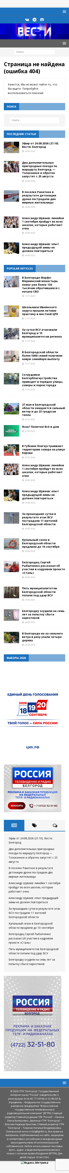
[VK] (27, 19)
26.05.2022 (30, 419)
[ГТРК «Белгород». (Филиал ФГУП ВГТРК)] (34, 37)
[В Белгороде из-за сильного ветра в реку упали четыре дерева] (11, 637)
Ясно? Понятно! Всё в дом (40, 427)
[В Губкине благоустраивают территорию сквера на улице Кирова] (11, 450)
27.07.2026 (30, 457)
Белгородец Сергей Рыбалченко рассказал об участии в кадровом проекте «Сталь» (43, 567)
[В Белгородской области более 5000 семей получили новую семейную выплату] (11, 356)
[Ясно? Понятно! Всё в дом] (11, 431)
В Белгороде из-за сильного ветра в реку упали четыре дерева (42, 637)
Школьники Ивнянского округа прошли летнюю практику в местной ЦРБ (40, 310)
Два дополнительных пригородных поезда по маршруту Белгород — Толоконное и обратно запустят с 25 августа (39, 169)
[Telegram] (34, 19)
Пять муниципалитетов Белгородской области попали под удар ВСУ (39, 591)
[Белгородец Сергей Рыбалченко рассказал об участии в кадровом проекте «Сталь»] (11, 566)
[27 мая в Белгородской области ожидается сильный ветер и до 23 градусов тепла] (11, 408)
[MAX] (42, 19)
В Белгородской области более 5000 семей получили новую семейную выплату (42, 355)
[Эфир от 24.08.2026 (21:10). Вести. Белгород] (11, 147)
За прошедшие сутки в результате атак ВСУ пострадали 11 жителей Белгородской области (39, 519)
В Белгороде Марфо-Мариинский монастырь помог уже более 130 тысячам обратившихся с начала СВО (41, 284)
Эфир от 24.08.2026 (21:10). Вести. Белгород (40, 145)
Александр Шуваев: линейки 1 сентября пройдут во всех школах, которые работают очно (43, 223)
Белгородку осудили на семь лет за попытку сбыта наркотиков (43, 614)
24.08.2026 (30, 151)
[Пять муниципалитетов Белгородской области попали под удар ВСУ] (11, 592)
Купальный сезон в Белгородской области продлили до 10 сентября (40, 543)
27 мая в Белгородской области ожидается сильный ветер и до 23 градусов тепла (43, 410)
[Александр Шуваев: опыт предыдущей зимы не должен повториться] (11, 248)
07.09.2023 (30, 431)
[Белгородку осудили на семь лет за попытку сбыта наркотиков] (11, 615)
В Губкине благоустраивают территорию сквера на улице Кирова (43, 449)
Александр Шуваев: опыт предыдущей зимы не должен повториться (40, 247)
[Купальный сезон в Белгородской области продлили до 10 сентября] (11, 544)
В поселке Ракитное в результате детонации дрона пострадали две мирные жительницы (39, 197)
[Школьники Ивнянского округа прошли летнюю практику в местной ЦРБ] (11, 311)
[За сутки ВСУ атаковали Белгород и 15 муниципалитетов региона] (11, 333)
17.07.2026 (30, 295)
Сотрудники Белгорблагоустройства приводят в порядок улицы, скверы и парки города (42, 380)
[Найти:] (34, 52)
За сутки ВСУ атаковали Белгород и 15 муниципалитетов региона (42, 333)
